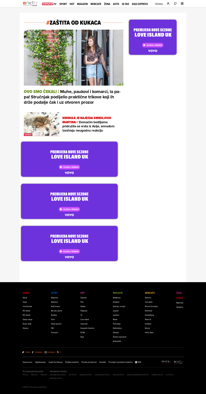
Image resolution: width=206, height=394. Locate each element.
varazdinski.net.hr (102, 374)
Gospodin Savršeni (87, 328)
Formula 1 (54, 332)
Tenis (53, 319)
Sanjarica (179, 307)
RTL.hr (25, 374)
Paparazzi (83, 310)
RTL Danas (26, 310)
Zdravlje (116, 332)
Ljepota (116, 310)
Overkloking (149, 315)
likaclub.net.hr (56, 378)
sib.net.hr (73, 374)
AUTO (116, 4)
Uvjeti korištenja (55, 362)
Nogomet (54, 297)
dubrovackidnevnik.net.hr (138, 374)
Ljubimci (116, 315)
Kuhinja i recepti (119, 306)
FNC (52, 328)
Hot (72, 4)
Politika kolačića (72, 362)
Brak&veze (117, 297)
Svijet (25, 302)
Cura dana (148, 302)
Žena (107, 4)
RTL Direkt (26, 315)
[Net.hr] (178, 362)
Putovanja (116, 323)
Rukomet (54, 302)
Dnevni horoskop (151, 306)
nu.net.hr (169, 374)
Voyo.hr (43, 374)
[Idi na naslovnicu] (31, 6)
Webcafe (96, 4)
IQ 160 (125, 4)
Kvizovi (147, 328)
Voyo (82, 336)
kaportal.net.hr (86, 374)
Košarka (54, 315)
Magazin (82, 4)
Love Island (84, 319)
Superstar (84, 323)
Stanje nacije (27, 319)
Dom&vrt (116, 302)
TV (81, 315)
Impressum (27, 362)
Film (82, 302)
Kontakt (102, 362)
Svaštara (148, 323)
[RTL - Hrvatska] (166, 362)
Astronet (148, 297)
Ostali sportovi (56, 323)
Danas (26, 293)
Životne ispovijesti (119, 336)
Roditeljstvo (117, 328)
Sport (63, 4)
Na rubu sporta (56, 310)
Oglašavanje (40, 362)
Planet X (148, 319)
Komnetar (148, 310)
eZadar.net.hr (157, 374)
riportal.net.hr (118, 374)
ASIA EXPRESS (140, 4)
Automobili (117, 341)
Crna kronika (27, 306)
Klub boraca (55, 306)
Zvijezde (83, 297)
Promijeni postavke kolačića (120, 362)
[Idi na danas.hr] (49, 3)
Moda (115, 319)
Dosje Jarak (27, 323)
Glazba (82, 306)
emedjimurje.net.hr (58, 374)
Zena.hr (34, 374)
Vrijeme (25, 328)
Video (179, 298)
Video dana (149, 332)
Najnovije (179, 302)
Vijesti (25, 297)
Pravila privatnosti (89, 362)
